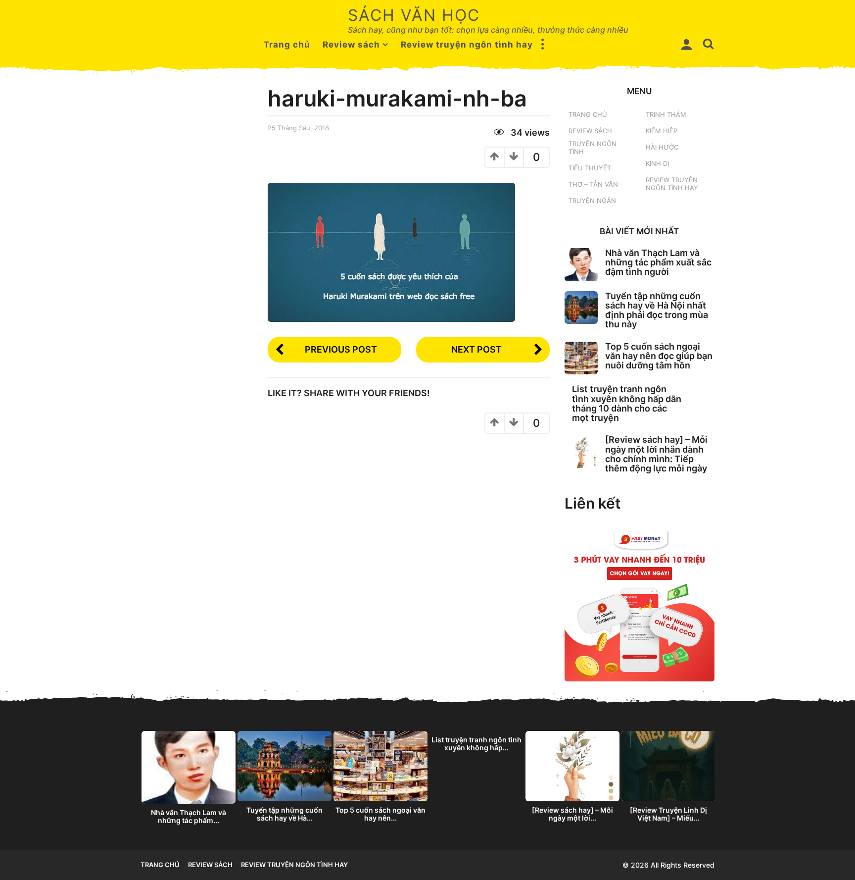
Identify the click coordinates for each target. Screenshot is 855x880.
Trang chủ (287, 45)
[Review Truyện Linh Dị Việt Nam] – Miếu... (668, 814)
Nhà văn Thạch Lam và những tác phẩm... (188, 816)
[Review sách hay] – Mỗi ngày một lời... (572, 814)
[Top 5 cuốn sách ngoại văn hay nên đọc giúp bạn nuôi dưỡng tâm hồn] (581, 358)
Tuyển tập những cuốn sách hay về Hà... (284, 814)
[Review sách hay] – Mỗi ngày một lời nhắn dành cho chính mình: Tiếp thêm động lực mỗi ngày (656, 453)
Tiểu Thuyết (590, 168)
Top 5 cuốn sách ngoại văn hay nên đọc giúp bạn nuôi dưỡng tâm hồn (658, 356)
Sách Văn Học (414, 15)
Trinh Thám (666, 114)
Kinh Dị (657, 163)
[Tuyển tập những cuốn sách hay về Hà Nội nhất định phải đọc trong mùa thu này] (581, 307)
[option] (189, 780)
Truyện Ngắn (592, 201)
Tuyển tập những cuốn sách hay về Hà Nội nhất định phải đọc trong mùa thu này (656, 310)
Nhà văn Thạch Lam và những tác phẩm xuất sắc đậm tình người (658, 262)
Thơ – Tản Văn (593, 184)
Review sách (351, 45)
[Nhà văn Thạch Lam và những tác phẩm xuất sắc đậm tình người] (581, 264)
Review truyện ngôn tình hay (467, 45)
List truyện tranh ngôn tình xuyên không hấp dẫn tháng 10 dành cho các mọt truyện (626, 403)
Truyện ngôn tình (593, 147)
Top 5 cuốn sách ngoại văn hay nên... (380, 814)
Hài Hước (662, 147)
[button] (543, 44)
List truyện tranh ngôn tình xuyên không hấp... (476, 743)
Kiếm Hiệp (661, 131)
